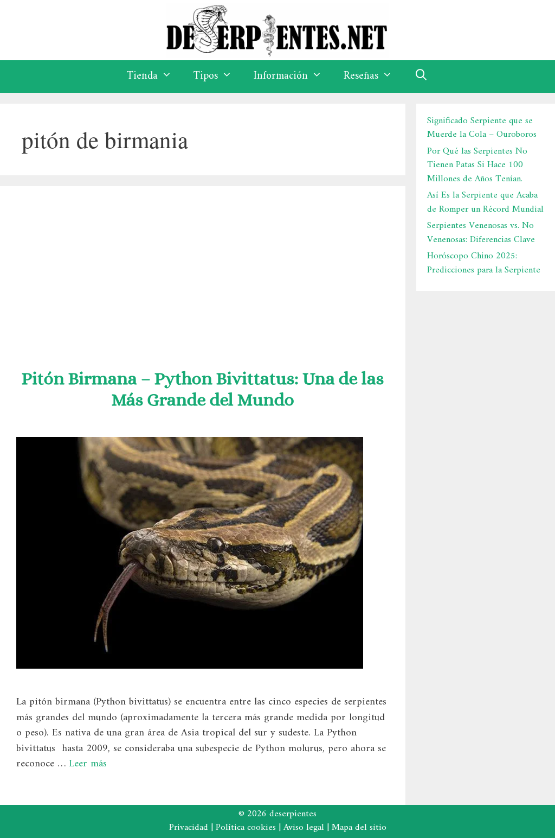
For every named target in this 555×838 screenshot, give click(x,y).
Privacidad (188, 828)
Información (281, 76)
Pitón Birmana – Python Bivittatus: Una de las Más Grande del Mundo (203, 389)
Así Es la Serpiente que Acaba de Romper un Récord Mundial (485, 202)
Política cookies (246, 828)
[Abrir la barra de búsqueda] (421, 76)
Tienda (142, 76)
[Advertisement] (202, 273)
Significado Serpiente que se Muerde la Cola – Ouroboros (482, 128)
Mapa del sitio (359, 828)
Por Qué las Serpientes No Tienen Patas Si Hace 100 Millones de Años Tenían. (477, 165)
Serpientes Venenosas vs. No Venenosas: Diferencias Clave (481, 233)
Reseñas (361, 76)
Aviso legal (303, 828)
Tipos (205, 76)
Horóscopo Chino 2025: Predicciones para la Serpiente (483, 263)
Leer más (88, 764)
